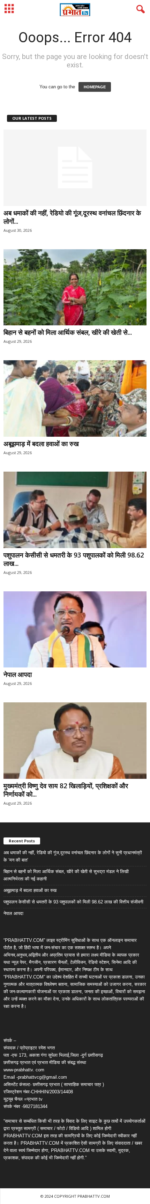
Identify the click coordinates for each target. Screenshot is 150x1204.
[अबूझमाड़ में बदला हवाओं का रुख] (75, 398)
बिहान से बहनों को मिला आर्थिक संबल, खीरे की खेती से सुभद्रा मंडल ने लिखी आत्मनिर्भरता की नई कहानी (66, 875)
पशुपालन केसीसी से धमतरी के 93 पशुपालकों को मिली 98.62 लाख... (73, 559)
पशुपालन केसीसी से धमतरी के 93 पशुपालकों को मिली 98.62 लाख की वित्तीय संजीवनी (73, 901)
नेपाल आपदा (17, 674)
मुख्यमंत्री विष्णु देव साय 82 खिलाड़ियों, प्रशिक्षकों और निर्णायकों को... (65, 790)
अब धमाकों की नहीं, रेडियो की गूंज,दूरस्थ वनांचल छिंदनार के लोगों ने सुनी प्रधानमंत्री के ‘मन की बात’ (72, 856)
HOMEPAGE (95, 87)
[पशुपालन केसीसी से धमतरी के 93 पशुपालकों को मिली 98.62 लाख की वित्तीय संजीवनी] (75, 510)
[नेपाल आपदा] (75, 629)
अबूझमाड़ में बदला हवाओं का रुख (41, 443)
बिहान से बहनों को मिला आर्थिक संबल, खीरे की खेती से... (67, 332)
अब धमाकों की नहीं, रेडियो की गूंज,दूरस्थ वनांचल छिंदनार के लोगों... (72, 217)
